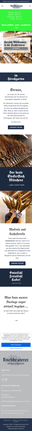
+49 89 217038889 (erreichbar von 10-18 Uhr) (15, 401)
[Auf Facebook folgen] (3, 379)
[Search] (30, 6)
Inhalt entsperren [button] (16, 345)
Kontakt (16, 421)
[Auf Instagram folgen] (6, 379)
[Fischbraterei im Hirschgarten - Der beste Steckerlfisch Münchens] (16, 6)
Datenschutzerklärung (20, 420)
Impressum (7, 420)
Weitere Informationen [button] (16, 348)
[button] (2, 6)
